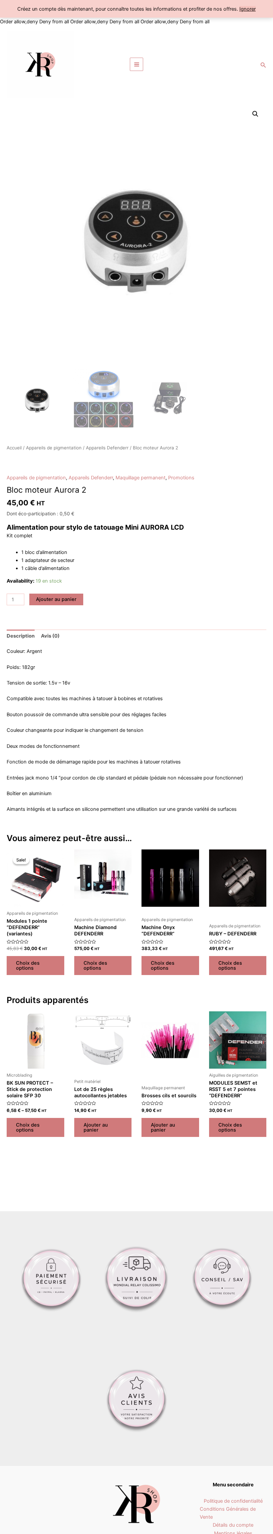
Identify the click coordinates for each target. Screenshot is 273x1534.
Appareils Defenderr (107, 447)
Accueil (14, 447)
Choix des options (28, 965)
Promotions (181, 478)
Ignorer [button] (247, 9)
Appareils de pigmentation (54, 447)
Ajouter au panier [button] (96, 1127)
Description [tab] (21, 636)
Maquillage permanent (140, 478)
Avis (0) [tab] (50, 636)
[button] (255, 114)
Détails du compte (233, 1525)
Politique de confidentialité (233, 1501)
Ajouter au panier (56, 599)
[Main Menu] (136, 64)
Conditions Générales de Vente (228, 1513)
